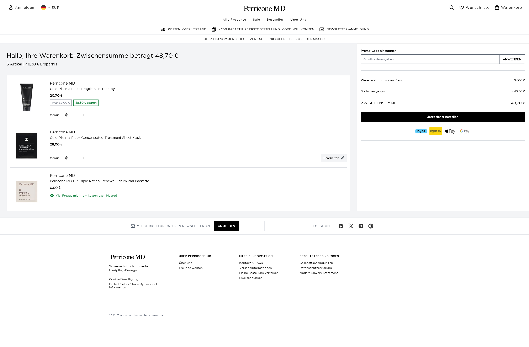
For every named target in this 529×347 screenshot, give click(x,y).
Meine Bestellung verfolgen (259, 272)
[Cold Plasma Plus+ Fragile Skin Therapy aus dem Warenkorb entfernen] (66, 115)
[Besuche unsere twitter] (351, 226)
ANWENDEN (512, 59)
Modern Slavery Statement (319, 272)
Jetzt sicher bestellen (442, 116)
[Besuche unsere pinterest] (371, 226)
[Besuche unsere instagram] (361, 226)
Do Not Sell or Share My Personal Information (133, 285)
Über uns (185, 263)
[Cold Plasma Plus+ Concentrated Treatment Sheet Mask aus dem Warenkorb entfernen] (66, 158)
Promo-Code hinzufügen (378, 50)
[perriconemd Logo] (264, 8)
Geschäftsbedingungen (316, 263)
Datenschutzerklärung (316, 267)
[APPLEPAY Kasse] (450, 131)
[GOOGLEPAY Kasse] (464, 131)
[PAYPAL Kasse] (420, 131)
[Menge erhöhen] (84, 115)
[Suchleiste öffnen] (451, 7)
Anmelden (226, 226)
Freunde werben (191, 267)
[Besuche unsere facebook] (341, 226)
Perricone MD (62, 83)
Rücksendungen (251, 277)
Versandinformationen (255, 267)
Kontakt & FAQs (251, 263)
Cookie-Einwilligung (123, 279)
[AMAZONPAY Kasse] (435, 131)
